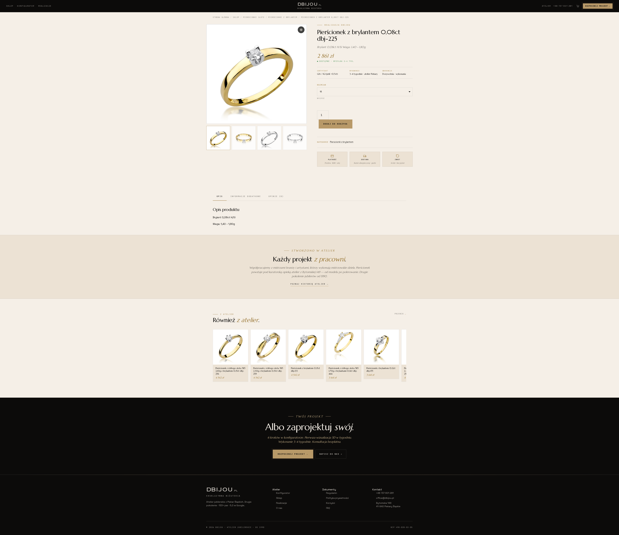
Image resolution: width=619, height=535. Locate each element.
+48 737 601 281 (563, 6)
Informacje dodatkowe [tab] (246, 196)
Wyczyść (320, 98)
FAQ (328, 507)
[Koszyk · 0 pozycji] (577, 6)
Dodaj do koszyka (335, 124)
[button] (301, 29)
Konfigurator (25, 6)
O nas (279, 507)
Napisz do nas (330, 454)
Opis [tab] (220, 196)
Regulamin (331, 493)
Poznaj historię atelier (309, 284)
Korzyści (330, 503)
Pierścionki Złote (254, 17)
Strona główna (221, 17)
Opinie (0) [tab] (276, 196)
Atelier (546, 6)
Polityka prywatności (337, 498)
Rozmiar (321, 85)
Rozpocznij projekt (597, 6)
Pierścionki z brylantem (282, 17)
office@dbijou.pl (385, 498)
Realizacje (44, 6)
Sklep (9, 6)
